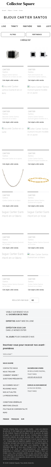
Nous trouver (9, 372)
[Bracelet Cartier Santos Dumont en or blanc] (13, 96)
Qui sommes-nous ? (11, 385)
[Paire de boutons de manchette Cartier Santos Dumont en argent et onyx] (38, 54)
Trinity (14, 26)
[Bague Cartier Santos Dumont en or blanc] (13, 222)
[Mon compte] (48, 4)
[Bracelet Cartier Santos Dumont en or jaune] (38, 180)
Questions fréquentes (12, 379)
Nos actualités (9, 392)
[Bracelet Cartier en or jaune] (13, 138)
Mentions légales (10, 406)
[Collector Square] (20, 4)
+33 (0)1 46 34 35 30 (34, 377)
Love (3, 26)
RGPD (5, 413)
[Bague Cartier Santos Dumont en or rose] (38, 222)
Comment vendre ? (11, 375)
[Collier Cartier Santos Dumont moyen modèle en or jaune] (38, 138)
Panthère (27, 26)
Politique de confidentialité (15, 409)
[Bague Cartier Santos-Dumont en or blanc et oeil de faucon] (13, 54)
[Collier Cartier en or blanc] (13, 180)
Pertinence (37, 34)
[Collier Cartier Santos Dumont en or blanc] (38, 264)
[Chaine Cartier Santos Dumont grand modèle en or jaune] (38, 96)
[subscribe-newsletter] (47, 355)
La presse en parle (10, 396)
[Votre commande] (45, 4)
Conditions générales (12, 402)
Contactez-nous (10, 368)
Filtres (13, 34)
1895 (39, 26)
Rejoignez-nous (10, 389)
